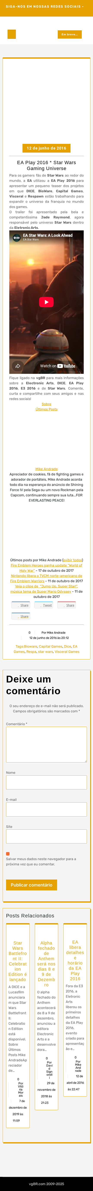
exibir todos (72, 560)
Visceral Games (67, 652)
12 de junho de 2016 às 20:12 (49, 638)
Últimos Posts (47, 409)
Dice (67, 646)
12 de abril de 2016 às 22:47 (75, 1082)
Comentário (16, 724)
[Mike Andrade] (46, 439)
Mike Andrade (46, 469)
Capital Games (50, 646)
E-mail (11, 800)
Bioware (30, 646)
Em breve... (70, 34)
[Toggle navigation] (12, 34)
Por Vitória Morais (20, 1089)
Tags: (20, 646)
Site (9, 827)
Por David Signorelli (49, 1070)
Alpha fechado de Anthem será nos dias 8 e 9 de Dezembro (46, 964)
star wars (45, 652)
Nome (10, 773)
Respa (31, 652)
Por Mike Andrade (54, 633)
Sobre (46, 404)
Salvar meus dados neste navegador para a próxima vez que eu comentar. (41, 861)
